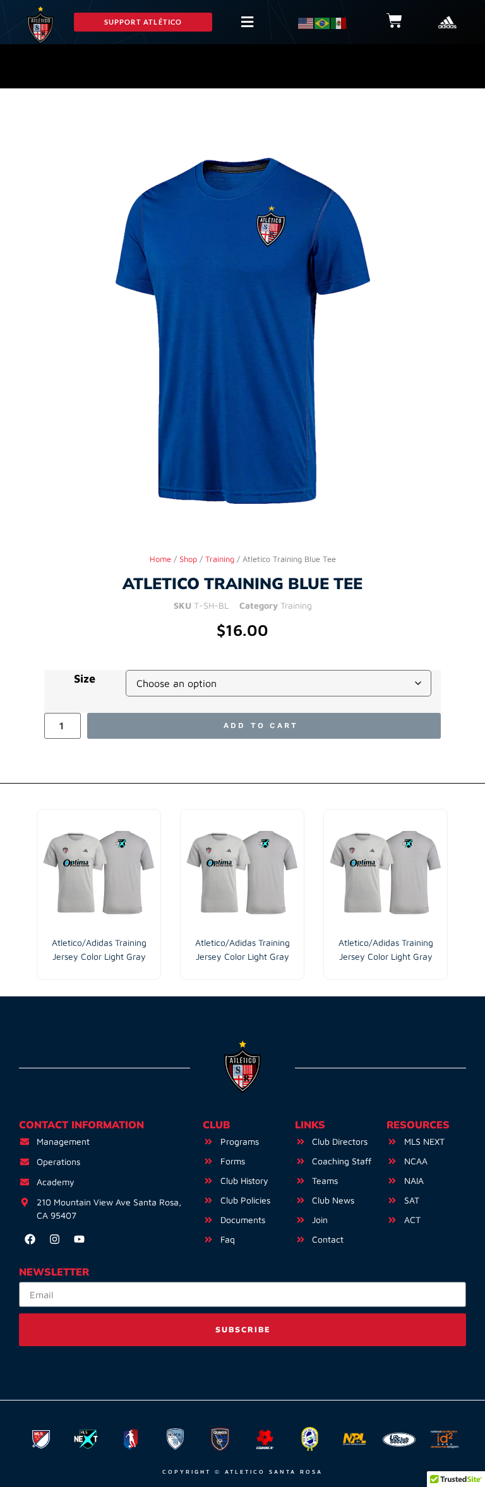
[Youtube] (79, 1239)
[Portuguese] (322, 21)
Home (160, 559)
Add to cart (261, 725)
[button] (143, 22)
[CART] (394, 20)
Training (219, 559)
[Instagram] (54, 1239)
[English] (306, 21)
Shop (188, 559)
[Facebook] (29, 1239)
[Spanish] (339, 21)
